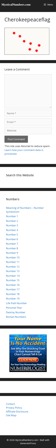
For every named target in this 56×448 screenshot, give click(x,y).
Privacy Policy (14, 407)
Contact (10, 404)
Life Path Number (16, 303)
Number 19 (13, 298)
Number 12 (13, 266)
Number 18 (13, 294)
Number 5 (12, 234)
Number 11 (13, 262)
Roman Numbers (16, 317)
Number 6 (12, 239)
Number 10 (13, 257)
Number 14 (13, 275)
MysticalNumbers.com (16, 4)
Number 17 (13, 289)
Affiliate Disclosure (17, 411)
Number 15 (13, 280)
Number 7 (12, 243)
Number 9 (12, 253)
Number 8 (12, 248)
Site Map (11, 415)
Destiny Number (15, 312)
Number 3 (12, 225)
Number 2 (12, 221)
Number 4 (12, 230)
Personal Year (14, 307)
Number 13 (13, 271)
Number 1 (12, 216)
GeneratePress (28, 443)
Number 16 (13, 285)
